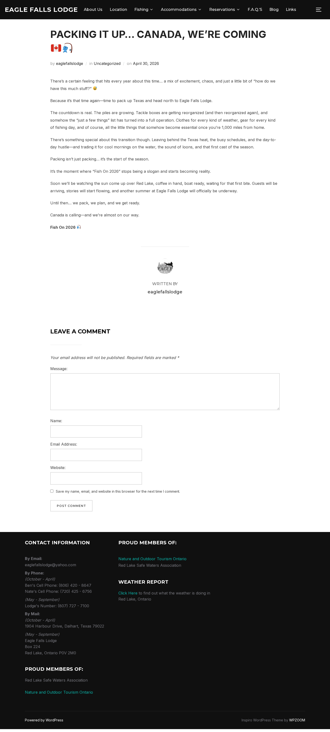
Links (291, 9)
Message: (58, 368)
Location (118, 9)
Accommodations (179, 9)
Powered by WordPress (44, 720)
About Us (93, 9)
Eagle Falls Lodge (41, 10)
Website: (57, 467)
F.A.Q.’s (255, 9)
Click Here (127, 593)
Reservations (222, 9)
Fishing (141, 9)
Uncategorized (107, 63)
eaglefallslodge (69, 63)
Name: (56, 420)
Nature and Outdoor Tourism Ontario (59, 692)
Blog (274, 9)
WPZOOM (297, 720)
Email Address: (63, 444)
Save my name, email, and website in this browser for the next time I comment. (118, 491)
